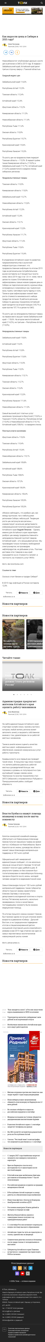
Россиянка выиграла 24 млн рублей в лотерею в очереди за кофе (23, 1208)
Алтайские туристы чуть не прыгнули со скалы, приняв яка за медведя (25, 1233)
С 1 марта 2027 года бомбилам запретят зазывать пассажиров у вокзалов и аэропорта (24, 1157)
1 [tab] (14, 694)
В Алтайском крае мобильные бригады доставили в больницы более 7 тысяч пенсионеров (24, 1177)
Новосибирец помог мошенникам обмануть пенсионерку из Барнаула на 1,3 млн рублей (25, 1102)
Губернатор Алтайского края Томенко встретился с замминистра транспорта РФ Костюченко (24, 1251)
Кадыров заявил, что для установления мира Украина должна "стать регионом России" (22, 680)
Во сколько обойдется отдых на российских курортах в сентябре (21, 1110)
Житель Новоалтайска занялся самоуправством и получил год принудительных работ (21, 1217)
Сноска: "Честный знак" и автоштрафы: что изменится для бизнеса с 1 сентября (24, 1140)
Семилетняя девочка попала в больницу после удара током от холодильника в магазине (25, 1242)
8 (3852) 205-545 (11, 1314)
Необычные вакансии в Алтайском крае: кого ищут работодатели (25, 1026)
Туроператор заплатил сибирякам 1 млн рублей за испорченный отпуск (24, 1018)
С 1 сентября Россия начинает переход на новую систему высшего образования (25, 1226)
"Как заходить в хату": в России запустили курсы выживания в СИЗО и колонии (25, 1011)
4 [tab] (24, 694)
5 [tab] (28, 694)
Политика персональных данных (19, 1328)
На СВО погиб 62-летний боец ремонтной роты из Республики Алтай (25, 1133)
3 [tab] (21, 694)
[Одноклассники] (17, 52)
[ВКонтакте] (11, 52)
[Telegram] (6, 52)
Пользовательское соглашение (18, 1330)
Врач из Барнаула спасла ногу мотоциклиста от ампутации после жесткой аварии (22, 1167)
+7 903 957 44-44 (11, 1308)
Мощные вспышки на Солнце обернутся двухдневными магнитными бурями (24, 1118)
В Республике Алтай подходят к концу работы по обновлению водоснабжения (24, 1193)
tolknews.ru (12, 1289)
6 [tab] (31, 694)
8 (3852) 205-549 (11, 1317)
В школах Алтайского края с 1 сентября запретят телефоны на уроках (24, 1125)
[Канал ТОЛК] (36, 593)
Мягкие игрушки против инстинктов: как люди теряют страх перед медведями (25, 1093)
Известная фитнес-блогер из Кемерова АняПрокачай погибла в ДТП (24, 1201)
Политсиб (11, 46)
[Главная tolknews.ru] (22, 2)
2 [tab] (17, 694)
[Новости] (23, 593)
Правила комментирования (17, 1332)
